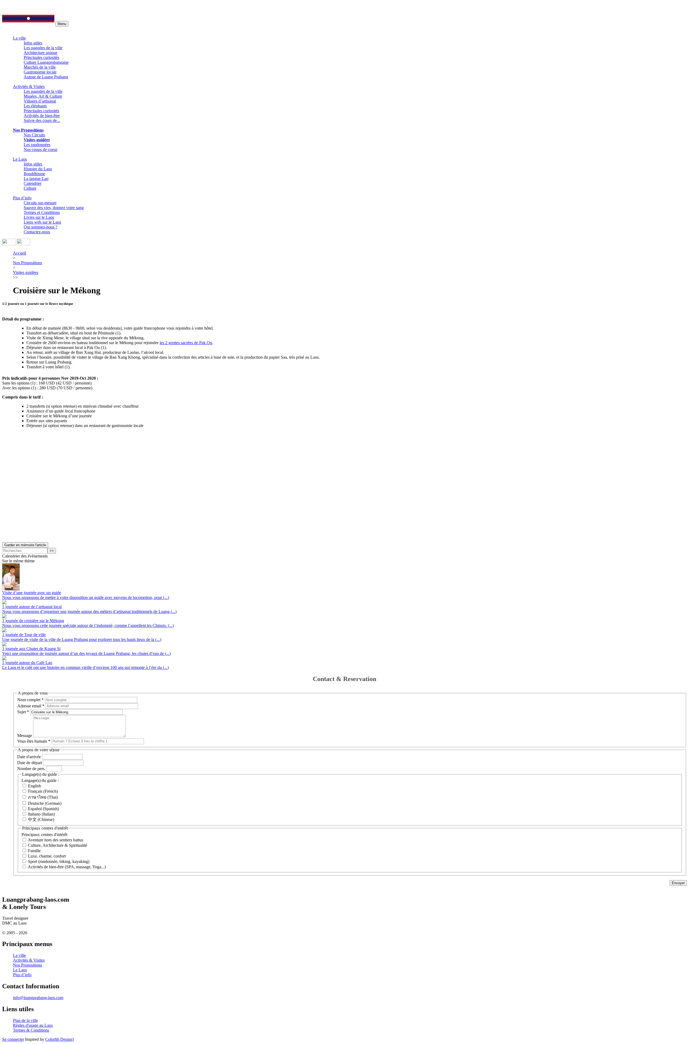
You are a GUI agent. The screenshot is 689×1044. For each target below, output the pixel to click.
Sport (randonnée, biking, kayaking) (58, 861)
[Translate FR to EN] (23, 244)
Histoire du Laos (38, 169)
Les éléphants (35, 106)
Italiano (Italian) (41, 814)
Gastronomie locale (40, 72)
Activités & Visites (29, 86)
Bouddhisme (34, 173)
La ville (19, 38)
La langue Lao (36, 178)
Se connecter (13, 1039)
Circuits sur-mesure (40, 202)
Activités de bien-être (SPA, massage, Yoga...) (67, 867)
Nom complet (30, 699)
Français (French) (43, 791)
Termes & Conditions (31, 1030)
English (34, 786)
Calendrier (32, 183)
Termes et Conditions (42, 212)
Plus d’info (22, 198)
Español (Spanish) (43, 808)
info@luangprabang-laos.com (38, 997)
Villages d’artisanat (40, 101)
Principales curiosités (41, 57)
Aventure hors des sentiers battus (55, 840)
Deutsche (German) (44, 803)
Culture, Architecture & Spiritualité (57, 845)
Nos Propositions (28, 130)
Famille (34, 850)
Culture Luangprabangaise (46, 62)
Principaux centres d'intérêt (44, 834)
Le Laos (20, 159)
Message (24, 735)
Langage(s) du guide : (40, 780)
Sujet (23, 712)
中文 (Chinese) (41, 819)
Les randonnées (37, 144)
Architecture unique (40, 52)
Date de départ (29, 762)
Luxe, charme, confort (47, 856)
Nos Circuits (34, 135)
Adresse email (30, 705)
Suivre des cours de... (42, 120)
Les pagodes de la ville (43, 47)
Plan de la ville (25, 1020)
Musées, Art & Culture (43, 96)
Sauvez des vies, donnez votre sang (54, 207)
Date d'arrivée (29, 756)
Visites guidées (37, 139)
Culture (30, 188)
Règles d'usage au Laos (33, 1025)
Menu (62, 24)
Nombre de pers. (31, 768)
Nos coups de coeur (40, 149)
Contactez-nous (37, 232)
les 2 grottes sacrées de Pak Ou (186, 342)
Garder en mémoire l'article (25, 545)
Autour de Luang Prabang (46, 77)
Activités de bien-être (42, 115)
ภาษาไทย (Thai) (43, 797)
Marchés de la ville (40, 67)
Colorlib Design (58, 1039)
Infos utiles (33, 43)
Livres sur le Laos (39, 217)
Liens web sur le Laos (42, 222)
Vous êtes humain (33, 741)
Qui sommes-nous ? (40, 227)
